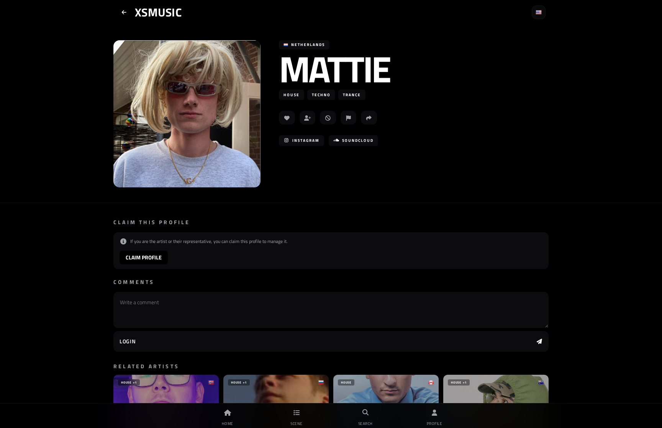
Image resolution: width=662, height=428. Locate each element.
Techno (321, 95)
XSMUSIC (158, 12)
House (291, 95)
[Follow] (308, 118)
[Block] (328, 118)
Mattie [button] (334, 69)
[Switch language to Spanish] (539, 12)
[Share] (369, 118)
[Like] (287, 118)
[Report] (349, 118)
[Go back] (124, 12)
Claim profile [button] (144, 257)
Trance (352, 95)
